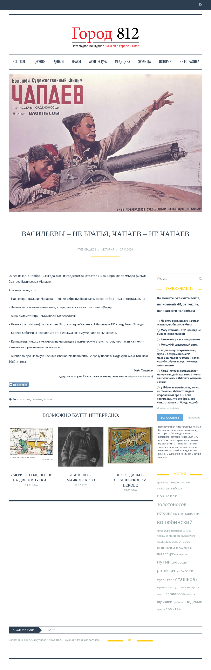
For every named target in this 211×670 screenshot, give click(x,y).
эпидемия (193, 602)
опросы (185, 542)
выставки (167, 495)
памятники (185, 548)
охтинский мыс (167, 548)
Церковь (39, 61)
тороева (161, 587)
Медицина (122, 61)
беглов (185, 482)
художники (181, 587)
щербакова (178, 602)
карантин (178, 514)
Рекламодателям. (88, 640)
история (25, 399)
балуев (175, 482)
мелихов (175, 536)
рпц (178, 571)
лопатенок (176, 531)
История (165, 61)
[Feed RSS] (199, 5)
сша (199, 580)
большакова (164, 489)
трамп (169, 587)
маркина (187, 531)
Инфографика (189, 61)
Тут (50, 630)
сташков (37, 399)
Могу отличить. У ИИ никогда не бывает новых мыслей (179, 332)
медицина (162, 536)
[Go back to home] (105, 33)
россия (183, 562)
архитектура (164, 483)
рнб (174, 562)
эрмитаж (173, 609)
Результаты (194, 418)
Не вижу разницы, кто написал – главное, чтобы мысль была (179, 322)
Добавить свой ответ (168, 408)
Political (19, 61)
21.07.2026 (80, 485)
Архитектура (98, 61)
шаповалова (174, 594)
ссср (171, 580)
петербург (165, 554)
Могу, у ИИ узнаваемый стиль (179, 344)
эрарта (161, 610)
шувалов (164, 602)
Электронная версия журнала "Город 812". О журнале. (43, 640)
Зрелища (144, 61)
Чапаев (48, 399)
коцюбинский (175, 523)
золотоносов (171, 504)
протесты (181, 554)
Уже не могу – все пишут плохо (180, 339)
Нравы (76, 61)
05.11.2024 (126, 249)
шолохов (190, 594)
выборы (177, 488)
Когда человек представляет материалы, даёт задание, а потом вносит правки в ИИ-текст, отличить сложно (179, 376)
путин (164, 562)
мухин (192, 536)
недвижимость (167, 542)
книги (197, 514)
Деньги (59, 61)
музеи (184, 536)
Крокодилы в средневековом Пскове (130, 480)
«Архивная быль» (140, 376)
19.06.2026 (130, 490)
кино (189, 514)
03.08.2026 (31, 485)
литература (163, 531)
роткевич (166, 571)
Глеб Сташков (86, 249)
